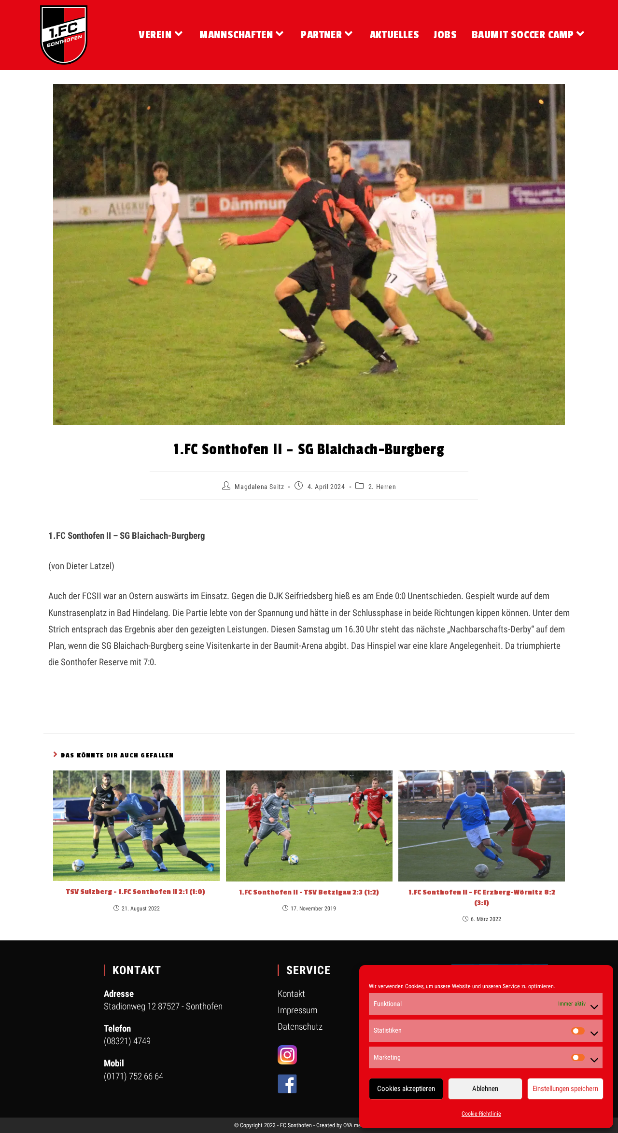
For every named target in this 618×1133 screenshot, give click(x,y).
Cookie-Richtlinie (481, 1113)
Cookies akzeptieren (406, 1088)
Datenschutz (300, 1026)
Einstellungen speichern (565, 1088)
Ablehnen (485, 1088)
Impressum (297, 1010)
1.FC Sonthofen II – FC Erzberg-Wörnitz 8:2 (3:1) (481, 897)
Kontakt (291, 993)
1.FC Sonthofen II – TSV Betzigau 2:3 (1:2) (309, 892)
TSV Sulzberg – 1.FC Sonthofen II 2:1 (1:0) (136, 892)
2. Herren (382, 486)
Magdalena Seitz (259, 486)
